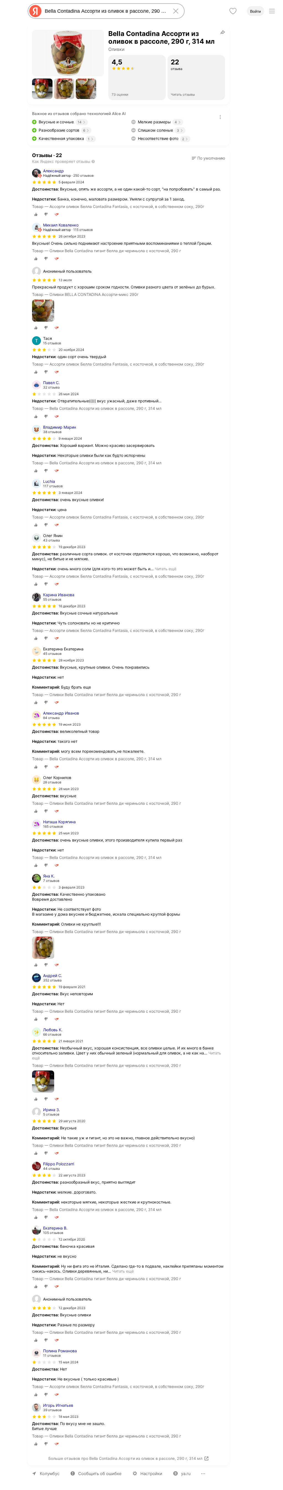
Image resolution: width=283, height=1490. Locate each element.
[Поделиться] (223, 32)
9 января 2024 (70, 438)
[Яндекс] (35, 11)
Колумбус (49, 1473)
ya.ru (186, 1473)
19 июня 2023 (70, 724)
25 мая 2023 (69, 833)
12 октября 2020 (72, 1239)
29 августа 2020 (72, 1121)
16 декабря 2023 (72, 606)
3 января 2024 (70, 493)
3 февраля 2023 (72, 887)
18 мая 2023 (68, 1417)
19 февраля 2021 (72, 987)
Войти (255, 11)
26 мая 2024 (69, 394)
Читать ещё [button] (165, 568)
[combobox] (105, 11)
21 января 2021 (71, 1041)
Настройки (151, 1473)
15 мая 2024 (68, 1362)
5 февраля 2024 (71, 182)
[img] (44, 182)
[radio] (36, 214)
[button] (42, 89)
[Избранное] (233, 11)
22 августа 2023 (72, 1175)
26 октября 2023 (72, 236)
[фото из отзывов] (43, 310)
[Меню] (271, 11)
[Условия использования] (220, 117)
